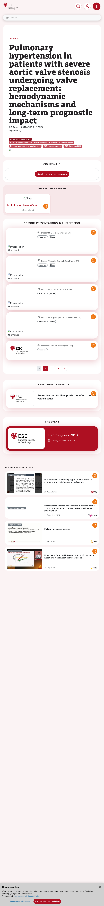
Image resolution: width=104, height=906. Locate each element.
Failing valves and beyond (57, 529)
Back (15, 38)
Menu (14, 17)
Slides (52, 237)
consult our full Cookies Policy (27, 896)
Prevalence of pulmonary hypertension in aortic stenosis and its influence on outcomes (68, 480)
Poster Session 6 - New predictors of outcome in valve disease (66, 397)
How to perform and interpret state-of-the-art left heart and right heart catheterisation (70, 556)
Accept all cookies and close (48, 901)
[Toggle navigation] (96, 6)
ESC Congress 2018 (63, 435)
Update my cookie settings (20, 901)
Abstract (42, 237)
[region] (52, 894)
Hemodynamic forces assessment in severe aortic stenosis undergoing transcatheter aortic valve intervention (69, 508)
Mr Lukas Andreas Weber (22, 205)
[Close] (100, 887)
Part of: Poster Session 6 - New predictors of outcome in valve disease (41, 143)
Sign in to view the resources (52, 174)
